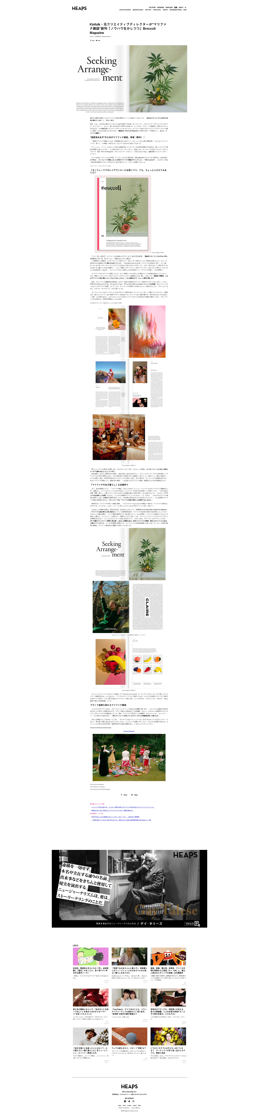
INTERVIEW (97, 36)
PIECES (107, 1022)
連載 (185, 983)
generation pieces (106, 36)
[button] (129, 1098)
